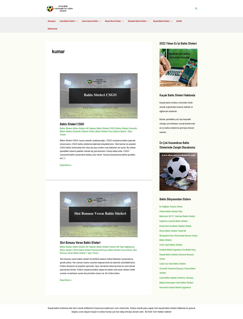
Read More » (66, 165)
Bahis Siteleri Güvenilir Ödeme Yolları (77, 131)
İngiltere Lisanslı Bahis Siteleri (173, 221)
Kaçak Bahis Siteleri (161, 21)
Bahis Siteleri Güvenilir (126, 128)
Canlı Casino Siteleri (90, 21)
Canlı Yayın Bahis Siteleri (170, 245)
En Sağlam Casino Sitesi (170, 206)
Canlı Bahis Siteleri (67, 21)
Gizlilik (179, 21)
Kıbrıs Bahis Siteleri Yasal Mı (172, 231)
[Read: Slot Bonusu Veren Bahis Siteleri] (98, 214)
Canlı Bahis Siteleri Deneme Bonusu (176, 277)
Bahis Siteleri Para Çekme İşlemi (111, 131)
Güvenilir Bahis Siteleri (137, 21)
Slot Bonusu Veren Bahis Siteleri (80, 242)
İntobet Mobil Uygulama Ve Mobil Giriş (177, 249)
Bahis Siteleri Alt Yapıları (84, 128)
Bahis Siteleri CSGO (72, 124)
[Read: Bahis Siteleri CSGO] (98, 95)
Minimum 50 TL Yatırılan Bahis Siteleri (177, 216)
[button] (196, 8)
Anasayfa (51, 21)
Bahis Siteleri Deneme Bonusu (93, 250)
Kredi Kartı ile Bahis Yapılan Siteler (175, 226)
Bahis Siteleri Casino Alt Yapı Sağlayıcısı (115, 247)
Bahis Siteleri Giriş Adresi (120, 250)
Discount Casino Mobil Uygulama (175, 287)
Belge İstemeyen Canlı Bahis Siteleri (176, 282)
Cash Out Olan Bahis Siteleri (172, 263)
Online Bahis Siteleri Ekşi (171, 211)
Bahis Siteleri (66, 128)
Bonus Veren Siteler (113, 21)
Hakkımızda (52, 28)
